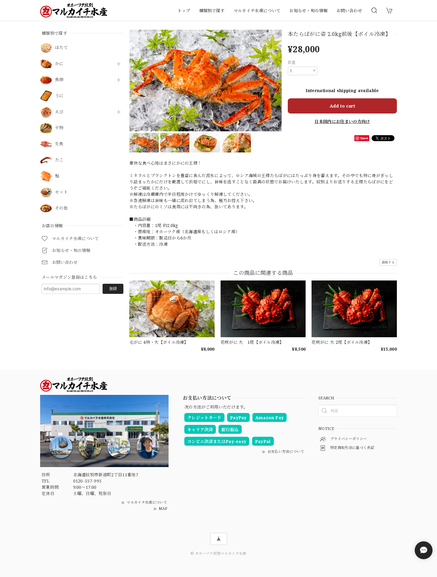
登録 (113, 288)
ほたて (61, 47)
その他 (61, 208)
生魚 (59, 143)
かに (59, 63)
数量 (292, 62)
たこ (59, 160)
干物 (59, 127)
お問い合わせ (349, 10)
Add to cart (342, 106)
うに (59, 95)
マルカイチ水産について (257, 10)
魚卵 (59, 79)
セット (61, 192)
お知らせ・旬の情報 (308, 10)
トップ (183, 10)
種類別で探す (212, 10)
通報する (388, 262)
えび (59, 111)
